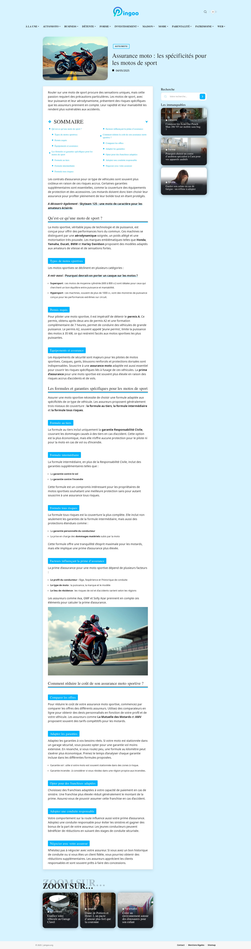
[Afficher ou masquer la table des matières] (115, 122)
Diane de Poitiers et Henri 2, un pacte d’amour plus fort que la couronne (98, 917)
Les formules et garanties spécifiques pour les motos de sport (72, 153)
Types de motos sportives (66, 134)
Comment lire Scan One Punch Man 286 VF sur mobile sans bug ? (183, 126)
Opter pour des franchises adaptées (121, 154)
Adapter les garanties (115, 148)
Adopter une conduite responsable (121, 160)
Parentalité (131, 909)
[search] (205, 12)
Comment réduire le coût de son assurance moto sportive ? (125, 136)
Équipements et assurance (66, 145)
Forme (171, 149)
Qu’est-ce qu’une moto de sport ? (67, 128)
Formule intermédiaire (65, 165)
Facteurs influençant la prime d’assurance (124, 128)
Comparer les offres (114, 143)
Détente (91, 909)
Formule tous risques (64, 171)
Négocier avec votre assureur (119, 165)
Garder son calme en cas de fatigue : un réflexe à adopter (181, 187)
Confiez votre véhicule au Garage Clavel (58, 919)
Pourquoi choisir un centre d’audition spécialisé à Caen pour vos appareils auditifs (183, 156)
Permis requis (61, 140)
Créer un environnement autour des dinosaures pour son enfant (135, 917)
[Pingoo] (125, 11)
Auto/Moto (121, 46)
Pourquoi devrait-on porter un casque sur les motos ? (101, 275)
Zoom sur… (68, 886)
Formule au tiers (62, 160)
